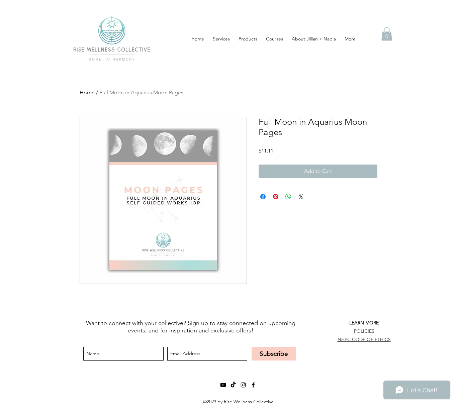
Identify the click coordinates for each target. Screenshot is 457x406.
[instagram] (243, 385)
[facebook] (253, 385)
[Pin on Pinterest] (276, 197)
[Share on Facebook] (263, 197)
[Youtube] (223, 385)
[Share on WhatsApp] (288, 197)
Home (87, 92)
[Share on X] (301, 197)
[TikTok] (233, 385)
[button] (386, 34)
